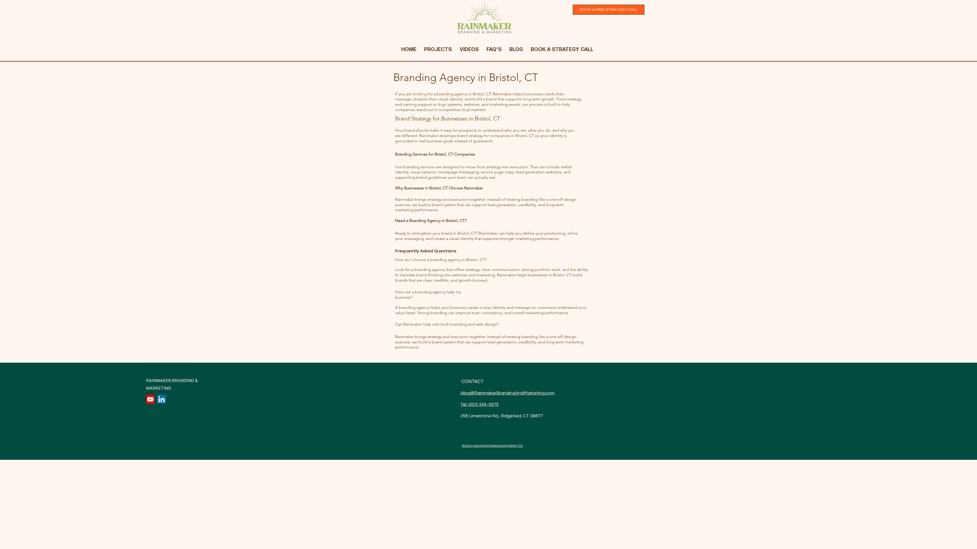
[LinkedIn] (161, 399)
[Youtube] (150, 399)
